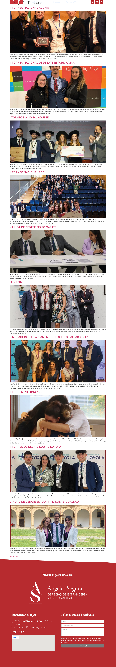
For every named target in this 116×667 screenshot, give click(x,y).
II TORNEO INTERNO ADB (26, 391)
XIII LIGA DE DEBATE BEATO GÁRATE (33, 227)
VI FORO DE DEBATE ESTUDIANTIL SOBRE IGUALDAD (44, 501)
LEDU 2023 (17, 282)
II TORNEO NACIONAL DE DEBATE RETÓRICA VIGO (42, 62)
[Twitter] (92, 2)
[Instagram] (97, 2)
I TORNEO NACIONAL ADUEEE (29, 117)
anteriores (14, 556)
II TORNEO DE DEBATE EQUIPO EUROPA (35, 446)
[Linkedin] (101, 2)
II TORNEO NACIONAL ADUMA (29, 7)
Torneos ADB (71, 2)
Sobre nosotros (38, 2)
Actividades (55, 2)
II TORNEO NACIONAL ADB (27, 172)
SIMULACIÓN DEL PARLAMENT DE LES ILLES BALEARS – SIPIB (50, 337)
